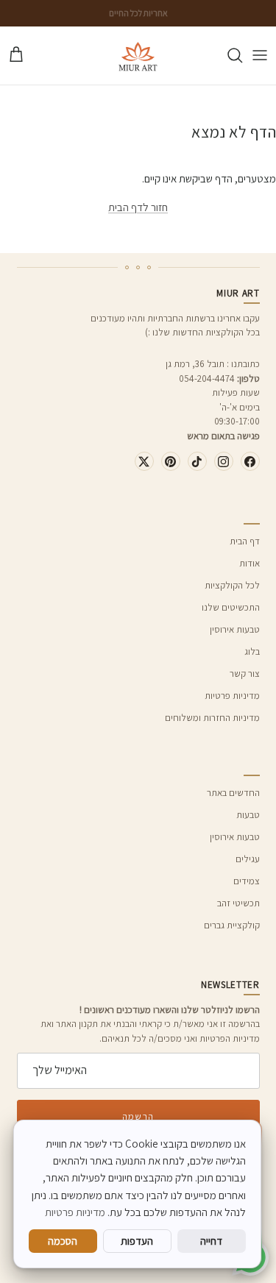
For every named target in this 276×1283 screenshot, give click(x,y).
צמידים (246, 881)
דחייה (211, 1241)
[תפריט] (260, 55)
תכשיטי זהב (238, 903)
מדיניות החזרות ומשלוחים (212, 717)
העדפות (137, 1241)
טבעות (248, 814)
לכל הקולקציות (232, 585)
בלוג (252, 651)
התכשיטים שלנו (231, 607)
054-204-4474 (207, 378)
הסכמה (62, 1241)
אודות (249, 563)
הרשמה (137, 1116)
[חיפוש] (227, 55)
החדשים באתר (233, 792)
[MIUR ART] (138, 55)
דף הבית (245, 541)
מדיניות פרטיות (232, 695)
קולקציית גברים (232, 925)
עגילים (248, 859)
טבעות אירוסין (235, 629)
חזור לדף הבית (138, 207)
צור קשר (245, 673)
